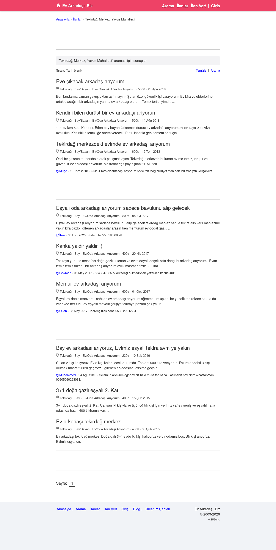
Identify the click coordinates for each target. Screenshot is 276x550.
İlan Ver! (198, 5)
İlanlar (182, 5)
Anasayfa (62, 19)
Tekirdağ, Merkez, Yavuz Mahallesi (110, 19)
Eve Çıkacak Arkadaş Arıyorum (113, 89)
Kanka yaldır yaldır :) (79, 245)
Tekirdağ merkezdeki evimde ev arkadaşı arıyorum (113, 143)
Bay (77, 215)
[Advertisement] (138, 39)
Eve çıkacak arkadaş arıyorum (90, 81)
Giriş (215, 5)
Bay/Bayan (81, 89)
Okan (63, 310)
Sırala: (60, 70)
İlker (62, 235)
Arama (168, 5)
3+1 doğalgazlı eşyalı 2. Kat (87, 390)
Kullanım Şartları (157, 508)
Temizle (201, 70)
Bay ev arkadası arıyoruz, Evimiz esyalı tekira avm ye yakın (123, 347)
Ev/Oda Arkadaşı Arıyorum (110, 120)
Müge (63, 170)
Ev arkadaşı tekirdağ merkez (88, 421)
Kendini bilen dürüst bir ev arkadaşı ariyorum (106, 112)
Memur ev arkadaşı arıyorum (88, 283)
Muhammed (67, 374)
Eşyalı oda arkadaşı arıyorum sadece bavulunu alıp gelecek (123, 207)
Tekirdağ (66, 89)
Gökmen (65, 272)
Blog (136, 508)
